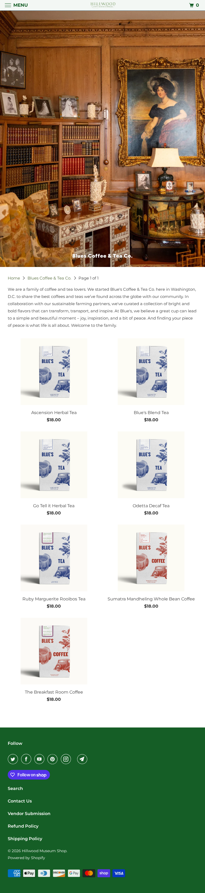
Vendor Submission (29, 813)
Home (14, 278)
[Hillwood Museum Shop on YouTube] (40, 759)
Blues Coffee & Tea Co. (49, 278)
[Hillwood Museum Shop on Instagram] (67, 759)
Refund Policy (23, 826)
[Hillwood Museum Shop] (102, 5)
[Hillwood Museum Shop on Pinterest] (54, 759)
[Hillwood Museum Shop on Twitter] (14, 759)
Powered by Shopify (26, 857)
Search (15, 788)
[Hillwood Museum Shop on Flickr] (75, 759)
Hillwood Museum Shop (44, 850)
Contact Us (20, 801)
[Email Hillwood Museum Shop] (83, 759)
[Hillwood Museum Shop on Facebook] (27, 759)
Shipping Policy (25, 838)
